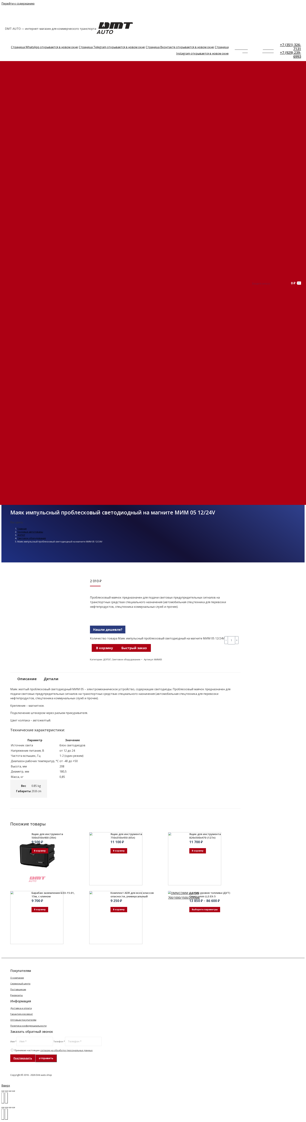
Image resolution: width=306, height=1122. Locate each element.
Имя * (13, 1041)
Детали (51, 678)
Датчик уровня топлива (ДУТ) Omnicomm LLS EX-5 (209, 894)
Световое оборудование (126, 659)
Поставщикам (18, 989)
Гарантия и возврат (21, 1014)
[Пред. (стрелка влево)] (2, 1097)
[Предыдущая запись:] (2, 1114)
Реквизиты (16, 995)
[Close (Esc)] (2, 1107)
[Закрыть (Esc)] (2, 1091)
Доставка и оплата (21, 1008)
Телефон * (59, 1041)
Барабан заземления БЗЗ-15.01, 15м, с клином (53, 894)
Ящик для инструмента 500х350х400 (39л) (47, 835)
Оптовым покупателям (23, 1019)
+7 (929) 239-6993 (290, 54)
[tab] (27, 677)
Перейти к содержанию (18, 3)
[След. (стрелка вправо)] (6, 1097)
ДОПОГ (107, 659)
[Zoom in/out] (13, 1107)
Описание (27, 678)
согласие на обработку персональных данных (66, 1050)
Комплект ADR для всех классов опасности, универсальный (132, 894)
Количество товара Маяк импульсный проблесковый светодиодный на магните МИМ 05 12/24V (157, 638)
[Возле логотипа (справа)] (6, 1114)
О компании (17, 977)
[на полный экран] (9, 1107)
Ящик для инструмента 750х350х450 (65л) (126, 835)
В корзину (104, 648)
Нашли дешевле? (107, 629)
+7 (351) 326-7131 (290, 46)
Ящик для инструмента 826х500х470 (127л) (205, 835)
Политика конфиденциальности (28, 1025)
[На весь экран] (9, 1091)
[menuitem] (39, 69)
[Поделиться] (6, 1091)
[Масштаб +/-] (13, 1091)
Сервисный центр (20, 983)
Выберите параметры (205, 909)
